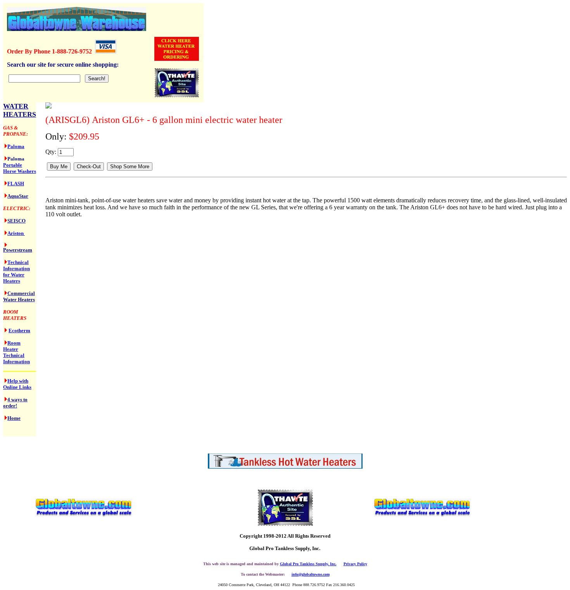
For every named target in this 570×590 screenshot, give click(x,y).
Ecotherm (19, 330)
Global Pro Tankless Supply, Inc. (308, 564)
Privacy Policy (355, 564)
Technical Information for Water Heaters (16, 271)
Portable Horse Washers (19, 168)
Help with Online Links (17, 384)
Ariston (16, 233)
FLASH (15, 183)
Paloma (15, 146)
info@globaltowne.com (311, 574)
